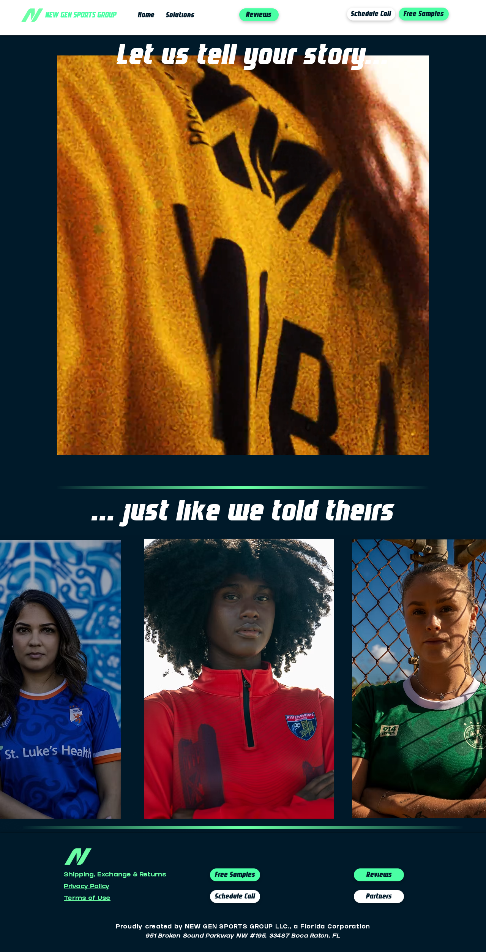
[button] (419, 446)
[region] (239, 678)
